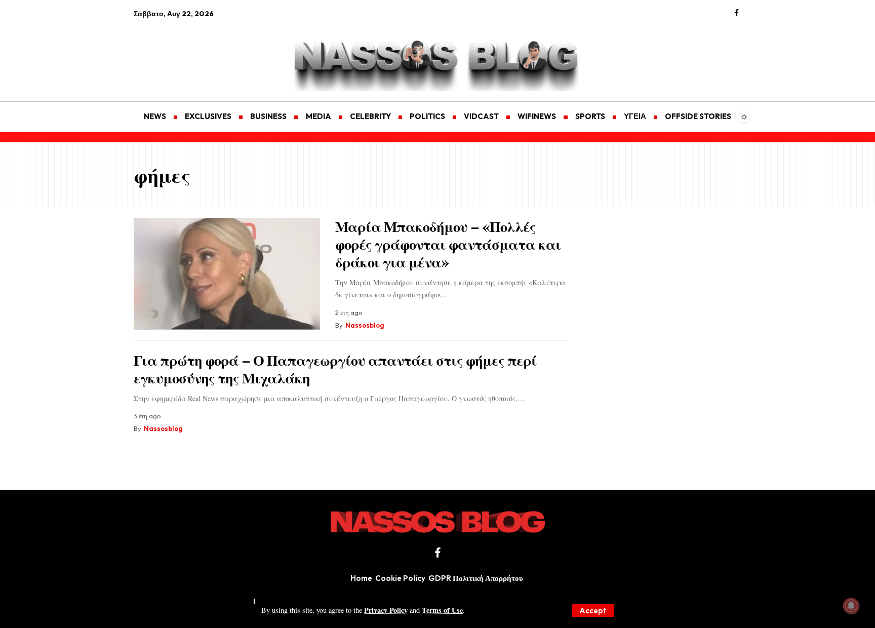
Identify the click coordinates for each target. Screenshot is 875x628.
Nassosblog (364, 325)
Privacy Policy (386, 610)
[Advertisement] (182, 53)
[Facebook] (736, 13)
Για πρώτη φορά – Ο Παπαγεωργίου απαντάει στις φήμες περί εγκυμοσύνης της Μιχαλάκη (335, 368)
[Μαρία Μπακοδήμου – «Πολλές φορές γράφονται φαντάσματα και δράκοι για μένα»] (227, 274)
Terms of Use (442, 610)
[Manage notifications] (851, 606)
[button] (593, 610)
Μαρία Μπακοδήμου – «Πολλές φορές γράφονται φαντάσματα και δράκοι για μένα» (448, 244)
